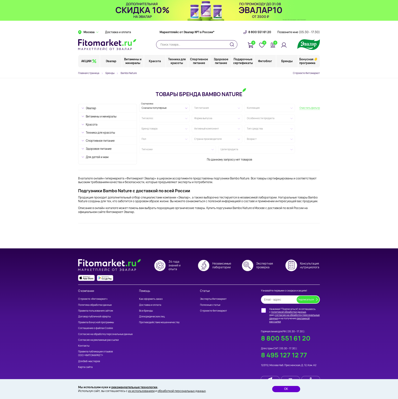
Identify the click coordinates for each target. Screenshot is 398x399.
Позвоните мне (298, 32)
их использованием (141, 391)
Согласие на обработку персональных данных (105, 334)
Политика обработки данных (95, 305)
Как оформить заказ (151, 299)
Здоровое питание (221, 61)
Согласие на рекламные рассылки (98, 340)
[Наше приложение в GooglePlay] (105, 278)
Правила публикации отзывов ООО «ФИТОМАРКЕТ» (95, 353)
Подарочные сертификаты (243, 61)
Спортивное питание (199, 61)
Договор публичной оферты (94, 316)
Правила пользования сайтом (95, 310)
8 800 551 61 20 (259, 32)
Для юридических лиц (152, 316)
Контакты (83, 345)
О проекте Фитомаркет (306, 73)
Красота (155, 61)
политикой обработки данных (288, 312)
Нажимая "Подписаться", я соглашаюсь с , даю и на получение (294, 315)
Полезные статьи (210, 305)
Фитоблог (265, 61)
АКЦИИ (86, 61)
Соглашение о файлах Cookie (95, 328)
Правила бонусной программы (96, 322)
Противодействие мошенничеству (159, 322)
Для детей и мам (97, 157)
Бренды (287, 61)
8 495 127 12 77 (284, 355)
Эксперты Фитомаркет (213, 299)
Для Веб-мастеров (89, 361)
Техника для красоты (177, 61)
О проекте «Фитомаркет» (93, 299)
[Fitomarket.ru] (107, 44)
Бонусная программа (307, 61)
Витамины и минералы (133, 61)
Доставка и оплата (118, 32)
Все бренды (146, 310)
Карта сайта (85, 367)
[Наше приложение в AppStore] (86, 278)
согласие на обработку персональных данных (294, 316)
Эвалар (111, 61)
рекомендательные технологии (134, 387)
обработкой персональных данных (182, 391)
